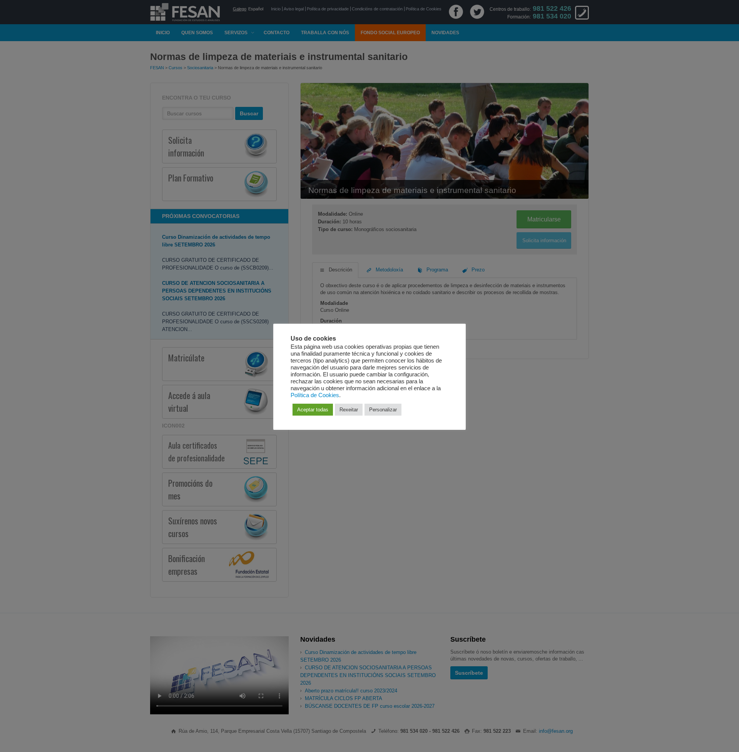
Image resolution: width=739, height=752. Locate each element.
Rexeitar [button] (348, 410)
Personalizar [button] (383, 410)
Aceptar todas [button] (312, 410)
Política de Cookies (315, 395)
